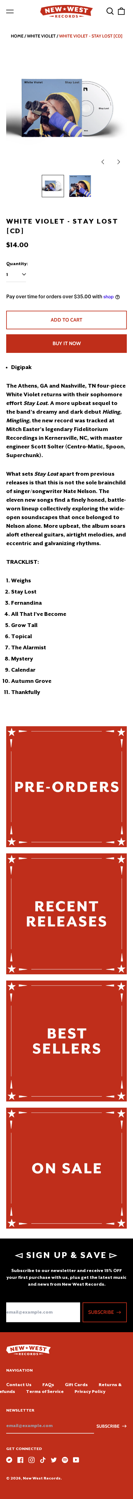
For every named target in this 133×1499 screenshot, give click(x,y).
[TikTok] (43, 1460)
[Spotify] (65, 1460)
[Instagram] (31, 1460)
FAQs (48, 1384)
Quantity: (17, 263)
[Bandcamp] (9, 1460)
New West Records (42, 1478)
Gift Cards (76, 1384)
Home (17, 36)
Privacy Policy (90, 1391)
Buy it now (67, 343)
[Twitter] (54, 1460)
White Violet (41, 36)
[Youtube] (76, 1460)
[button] (110, 11)
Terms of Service (45, 1391)
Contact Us (19, 1384)
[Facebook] (20, 1460)
